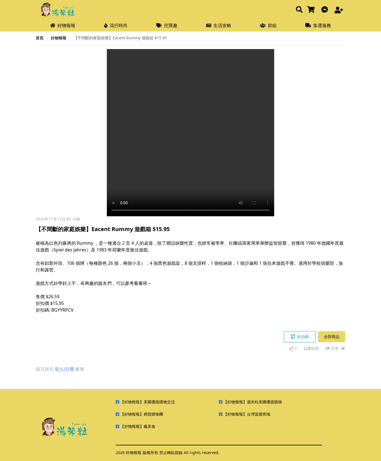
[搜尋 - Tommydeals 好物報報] (299, 10)
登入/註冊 (64, 369)
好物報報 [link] (58, 37)
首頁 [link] (40, 37)
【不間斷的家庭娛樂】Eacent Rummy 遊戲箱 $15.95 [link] (120, 37)
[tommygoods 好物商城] (312, 10)
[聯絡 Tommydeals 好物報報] (325, 10)
